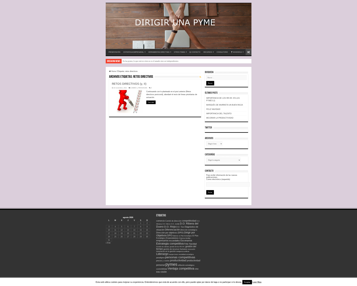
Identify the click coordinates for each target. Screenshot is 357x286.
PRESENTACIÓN (114, 52)
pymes (171, 264)
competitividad (189, 221)
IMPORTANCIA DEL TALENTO (218, 114)
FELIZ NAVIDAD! (213, 109)
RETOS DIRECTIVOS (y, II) (129, 83)
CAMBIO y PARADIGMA (139, 88)
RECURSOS (207, 52)
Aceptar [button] (247, 282)
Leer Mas (257, 282)
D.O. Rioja (170, 226)
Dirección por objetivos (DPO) (170, 233)
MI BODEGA (237, 52)
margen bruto (173, 254)
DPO (169, 235)
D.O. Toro (180, 227)
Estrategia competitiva (170, 243)
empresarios (162, 240)
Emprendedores (172, 238)
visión (164, 271)
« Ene (108, 243)
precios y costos (163, 261)
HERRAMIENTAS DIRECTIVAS (158, 52)
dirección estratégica (188, 230)
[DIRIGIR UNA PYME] (178, 26)
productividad (178, 260)
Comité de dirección (173, 221)
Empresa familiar (184, 238)
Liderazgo (162, 253)
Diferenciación (172, 229)
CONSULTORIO (222, 52)
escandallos (174, 241)
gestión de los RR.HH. (177, 246)
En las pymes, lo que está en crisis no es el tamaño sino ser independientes (150, 61)
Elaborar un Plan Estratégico (182, 236)
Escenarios (186, 240)
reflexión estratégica (186, 265)
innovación (191, 249)
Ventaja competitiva (181, 268)
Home (113, 71)
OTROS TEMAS (179, 52)
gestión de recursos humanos (175, 249)
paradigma (160, 258)
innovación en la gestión (166, 251)
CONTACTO (196, 52)
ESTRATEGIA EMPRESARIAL (133, 52)
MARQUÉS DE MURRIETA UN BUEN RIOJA (224, 105)
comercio (160, 221)
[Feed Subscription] (200, 77)
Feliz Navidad (190, 244)
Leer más (151, 102)
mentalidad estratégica (186, 254)
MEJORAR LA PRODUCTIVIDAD (219, 118)
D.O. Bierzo (167, 224)
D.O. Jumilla (175, 224)
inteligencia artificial (182, 251)
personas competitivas (180, 257)
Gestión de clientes (162, 246)
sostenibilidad (161, 269)
